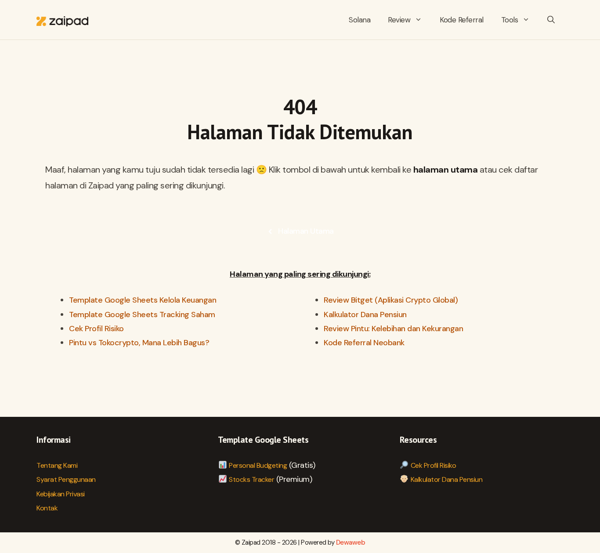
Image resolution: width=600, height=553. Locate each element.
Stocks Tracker (251, 479)
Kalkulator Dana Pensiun (365, 314)
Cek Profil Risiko (96, 328)
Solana (359, 20)
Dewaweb (350, 542)
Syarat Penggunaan (66, 479)
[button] (551, 20)
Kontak (47, 508)
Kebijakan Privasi (60, 494)
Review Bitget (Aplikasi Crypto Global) (391, 300)
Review (399, 20)
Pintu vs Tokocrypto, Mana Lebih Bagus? (139, 342)
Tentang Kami (56, 465)
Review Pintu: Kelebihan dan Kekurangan (393, 328)
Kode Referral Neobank (364, 342)
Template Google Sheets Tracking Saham (142, 314)
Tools (509, 20)
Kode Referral (462, 20)
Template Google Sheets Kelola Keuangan (142, 300)
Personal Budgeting (258, 465)
